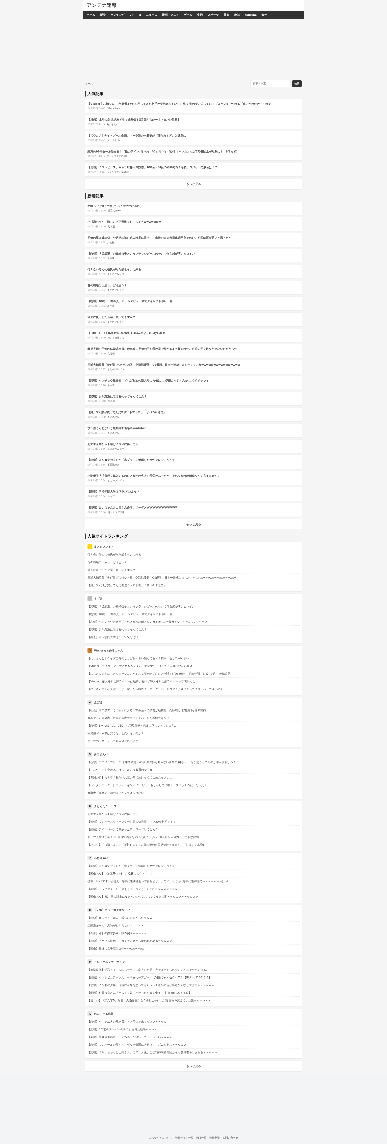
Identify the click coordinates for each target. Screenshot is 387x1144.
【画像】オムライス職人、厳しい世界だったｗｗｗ (119, 917)
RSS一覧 (201, 1137)
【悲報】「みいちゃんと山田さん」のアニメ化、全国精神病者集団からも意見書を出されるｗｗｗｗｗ (152, 1052)
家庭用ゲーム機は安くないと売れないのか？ (115, 733)
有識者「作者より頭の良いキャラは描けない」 (117, 792)
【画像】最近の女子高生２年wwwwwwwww (115, 948)
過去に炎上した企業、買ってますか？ (111, 317)
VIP (131, 15)
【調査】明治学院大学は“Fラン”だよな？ (113, 491)
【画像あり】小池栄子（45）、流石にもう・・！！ (120, 873)
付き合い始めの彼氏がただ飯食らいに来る (114, 269)
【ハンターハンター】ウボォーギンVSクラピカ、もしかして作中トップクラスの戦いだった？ (147, 785)
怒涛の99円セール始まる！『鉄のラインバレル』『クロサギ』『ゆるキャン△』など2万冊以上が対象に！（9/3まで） (163, 151)
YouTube (251, 15)
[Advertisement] (193, 49)
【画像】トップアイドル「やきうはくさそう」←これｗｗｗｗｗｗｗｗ (132, 889)
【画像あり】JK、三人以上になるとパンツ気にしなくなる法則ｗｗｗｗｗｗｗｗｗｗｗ (142, 896)
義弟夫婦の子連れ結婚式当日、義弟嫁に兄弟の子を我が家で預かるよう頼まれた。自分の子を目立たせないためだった (162, 348)
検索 (297, 83)
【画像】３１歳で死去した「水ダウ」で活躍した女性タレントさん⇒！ (132, 459)
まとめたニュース (117, 448)
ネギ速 (110, 258)
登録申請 (214, 1137)
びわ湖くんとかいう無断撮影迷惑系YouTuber (116, 428)
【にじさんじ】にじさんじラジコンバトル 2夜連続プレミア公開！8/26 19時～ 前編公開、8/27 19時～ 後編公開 (158, 673)
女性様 (110, 242)
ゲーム (188, 14)
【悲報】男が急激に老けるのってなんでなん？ (117, 396)
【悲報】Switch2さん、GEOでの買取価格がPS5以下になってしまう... (132, 725)
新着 (103, 14)
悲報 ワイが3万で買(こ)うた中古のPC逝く (114, 206)
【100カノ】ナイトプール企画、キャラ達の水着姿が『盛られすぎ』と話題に (136, 135)
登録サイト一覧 (184, 1137)
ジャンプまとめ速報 (117, 156)
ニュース (151, 14)
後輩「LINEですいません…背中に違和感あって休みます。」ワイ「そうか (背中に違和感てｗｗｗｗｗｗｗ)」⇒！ (159, 881)
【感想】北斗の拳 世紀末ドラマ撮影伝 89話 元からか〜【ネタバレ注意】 (133, 119)
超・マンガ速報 (116, 512)
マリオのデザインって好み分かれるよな (112, 741)
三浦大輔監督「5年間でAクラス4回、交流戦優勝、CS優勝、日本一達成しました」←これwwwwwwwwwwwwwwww (163, 364)
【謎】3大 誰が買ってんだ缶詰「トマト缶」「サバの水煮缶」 (126, 412)
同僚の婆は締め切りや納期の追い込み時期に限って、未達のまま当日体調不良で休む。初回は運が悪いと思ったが (159, 237)
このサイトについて (160, 1137)
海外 (264, 14)
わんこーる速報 (104, 1013)
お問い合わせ (230, 1137)
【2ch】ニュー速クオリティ (112, 910)
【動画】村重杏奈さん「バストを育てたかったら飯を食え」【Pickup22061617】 (139, 992)
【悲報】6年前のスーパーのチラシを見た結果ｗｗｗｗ (122, 1029)
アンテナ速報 (102, 5)
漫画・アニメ (170, 14)
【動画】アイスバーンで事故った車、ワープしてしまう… (123, 829)
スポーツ (213, 14)
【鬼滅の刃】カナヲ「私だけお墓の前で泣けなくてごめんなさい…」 (131, 777)
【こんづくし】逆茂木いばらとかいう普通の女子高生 (121, 769)
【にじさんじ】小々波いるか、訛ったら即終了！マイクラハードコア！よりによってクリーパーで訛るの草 (155, 689)
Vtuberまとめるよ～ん (108, 650)
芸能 (226, 14)
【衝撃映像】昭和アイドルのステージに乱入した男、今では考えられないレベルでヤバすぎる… (147, 969)
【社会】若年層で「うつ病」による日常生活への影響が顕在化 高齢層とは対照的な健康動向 (146, 710)
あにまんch (113, 124)
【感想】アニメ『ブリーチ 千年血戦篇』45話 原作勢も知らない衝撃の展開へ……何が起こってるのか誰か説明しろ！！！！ (165, 762)
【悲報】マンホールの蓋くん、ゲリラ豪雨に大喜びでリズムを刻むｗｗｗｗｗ (136, 1044)
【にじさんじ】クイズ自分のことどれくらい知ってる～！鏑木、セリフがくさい (138, 658)
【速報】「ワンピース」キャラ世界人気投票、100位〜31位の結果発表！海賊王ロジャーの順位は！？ (152, 167)
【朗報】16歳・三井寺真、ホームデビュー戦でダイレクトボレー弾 (130, 301)
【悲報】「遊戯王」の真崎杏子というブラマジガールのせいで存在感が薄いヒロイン (141, 253)
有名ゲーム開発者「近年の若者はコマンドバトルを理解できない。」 (131, 718)
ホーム (91, 14)
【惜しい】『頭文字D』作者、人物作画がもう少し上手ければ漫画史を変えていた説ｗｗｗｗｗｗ (149, 1000)
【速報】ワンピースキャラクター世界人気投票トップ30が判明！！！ (131, 821)
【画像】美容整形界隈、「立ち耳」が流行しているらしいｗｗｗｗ (129, 1037)
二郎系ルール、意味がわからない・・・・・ (115, 925)
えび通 (98, 702)
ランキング (117, 14)
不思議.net (113, 464)
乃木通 (111, 226)
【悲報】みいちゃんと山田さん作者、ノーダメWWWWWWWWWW (132, 507)
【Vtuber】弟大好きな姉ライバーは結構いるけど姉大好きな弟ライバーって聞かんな (141, 681)
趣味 (237, 14)
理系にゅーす (115, 210)
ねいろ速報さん (115, 337)
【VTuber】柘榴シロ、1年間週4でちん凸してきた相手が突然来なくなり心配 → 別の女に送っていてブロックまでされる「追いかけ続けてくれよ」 (180, 103)
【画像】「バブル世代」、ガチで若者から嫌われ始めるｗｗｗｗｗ (129, 940)
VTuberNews (114, 108)
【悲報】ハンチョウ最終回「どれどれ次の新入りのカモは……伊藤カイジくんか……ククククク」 (148, 380)
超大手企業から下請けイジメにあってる (112, 444)
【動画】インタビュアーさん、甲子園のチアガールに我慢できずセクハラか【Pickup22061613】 (149, 977)
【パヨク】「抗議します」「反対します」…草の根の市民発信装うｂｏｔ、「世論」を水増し (146, 844)
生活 (200, 14)
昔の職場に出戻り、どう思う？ (107, 285)
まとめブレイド (115, 274)
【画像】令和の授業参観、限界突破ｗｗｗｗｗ (117, 933)
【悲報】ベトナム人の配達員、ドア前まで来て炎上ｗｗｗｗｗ (126, 1021)
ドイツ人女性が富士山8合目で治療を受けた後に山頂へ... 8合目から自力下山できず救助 (143, 837)
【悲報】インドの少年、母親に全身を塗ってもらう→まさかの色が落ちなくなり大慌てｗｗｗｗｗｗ (150, 985)
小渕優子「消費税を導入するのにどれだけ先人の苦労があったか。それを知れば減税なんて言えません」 (153, 475)
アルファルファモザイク (109, 961)
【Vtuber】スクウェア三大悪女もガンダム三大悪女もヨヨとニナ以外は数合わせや (139, 666)
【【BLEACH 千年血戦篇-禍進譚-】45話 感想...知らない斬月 (126, 333)
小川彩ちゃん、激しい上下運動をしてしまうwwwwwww (124, 221)
